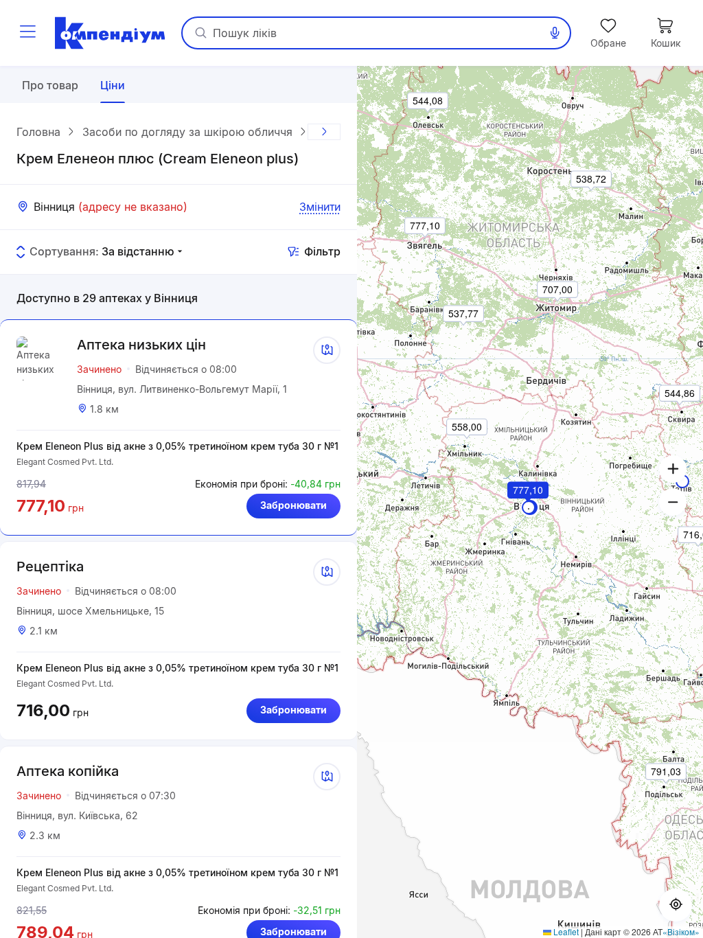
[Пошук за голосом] (554, 33)
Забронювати (293, 505)
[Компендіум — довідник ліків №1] (110, 32)
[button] (528, 509)
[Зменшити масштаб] (673, 502)
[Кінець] (324, 132)
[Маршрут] (327, 350)
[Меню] (27, 33)
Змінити (320, 207)
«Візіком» (681, 931)
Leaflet (565, 931)
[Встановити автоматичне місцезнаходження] (675, 905)
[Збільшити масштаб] (673, 469)
